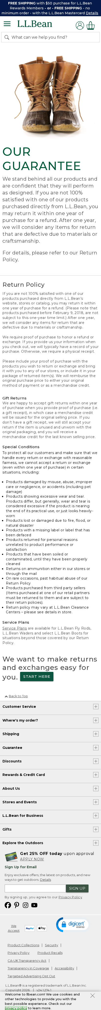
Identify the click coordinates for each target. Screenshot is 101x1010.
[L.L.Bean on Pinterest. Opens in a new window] (16, 904)
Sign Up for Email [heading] (21, 867)
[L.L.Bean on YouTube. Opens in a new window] (34, 904)
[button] (73, 924)
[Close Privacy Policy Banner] (92, 996)
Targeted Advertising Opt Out (31, 976)
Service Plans (14, 628)
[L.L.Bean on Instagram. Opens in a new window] (25, 904)
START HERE (36, 676)
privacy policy (16, 1008)
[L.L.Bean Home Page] (41, 25)
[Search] (8, 37)
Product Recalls (50, 953)
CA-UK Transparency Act (27, 961)
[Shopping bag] (92, 25)
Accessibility (64, 968)
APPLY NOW (32, 859)
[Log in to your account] (80, 25)
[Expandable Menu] (7, 24)
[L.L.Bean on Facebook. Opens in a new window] (8, 904)
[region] (50, 8)
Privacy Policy (70, 897)
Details (92, 13)
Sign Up (77, 888)
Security (51, 945)
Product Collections (23, 945)
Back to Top (18, 696)
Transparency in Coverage (28, 968)
